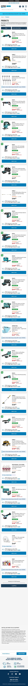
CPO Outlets (17, 0)
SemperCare (15, 325)
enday (13, 559)
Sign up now (21, 653)
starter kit (14, 636)
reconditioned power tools (8, 630)
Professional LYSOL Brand (18, 464)
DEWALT (13, 633)
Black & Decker (15, 76)
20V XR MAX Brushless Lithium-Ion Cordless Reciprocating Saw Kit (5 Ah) (19, 57)
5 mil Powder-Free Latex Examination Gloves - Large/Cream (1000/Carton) (19, 329)
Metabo (7, 635)
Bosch (13, 100)
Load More (14, 585)
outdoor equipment (18, 630)
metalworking (17, 632)
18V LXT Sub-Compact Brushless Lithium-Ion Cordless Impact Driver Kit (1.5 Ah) (18, 281)
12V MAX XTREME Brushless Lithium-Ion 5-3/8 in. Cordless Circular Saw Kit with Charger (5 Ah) (19, 442)
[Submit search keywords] (25, 9)
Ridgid (10, 635)
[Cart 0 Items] (23, 7)
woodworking (9, 632)
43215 (19, 45)
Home (2, 17)
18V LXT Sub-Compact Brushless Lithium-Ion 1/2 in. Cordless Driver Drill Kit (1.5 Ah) (19, 170)
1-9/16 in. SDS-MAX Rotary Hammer (19, 489)
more (15, 635)
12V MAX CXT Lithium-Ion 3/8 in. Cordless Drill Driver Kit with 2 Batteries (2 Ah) (18, 305)
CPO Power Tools (11, 0)
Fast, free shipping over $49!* (14, 3)
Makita (13, 32)
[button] (19, 28)
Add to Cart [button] (14, 48)
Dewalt (13, 54)
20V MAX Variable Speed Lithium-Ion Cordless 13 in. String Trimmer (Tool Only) (19, 398)
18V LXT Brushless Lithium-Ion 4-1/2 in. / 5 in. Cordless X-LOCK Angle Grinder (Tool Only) (18, 515)
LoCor (13, 535)
